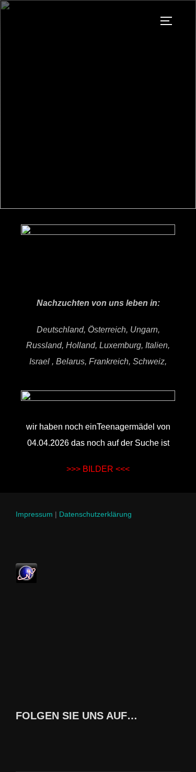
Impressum (34, 514)
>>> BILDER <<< (98, 469)
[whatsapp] (41, 739)
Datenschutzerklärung (95, 514)
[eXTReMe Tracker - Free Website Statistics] (26, 580)
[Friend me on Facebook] (18, 739)
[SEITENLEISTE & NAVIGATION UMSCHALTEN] (169, 20)
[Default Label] (63, 739)
